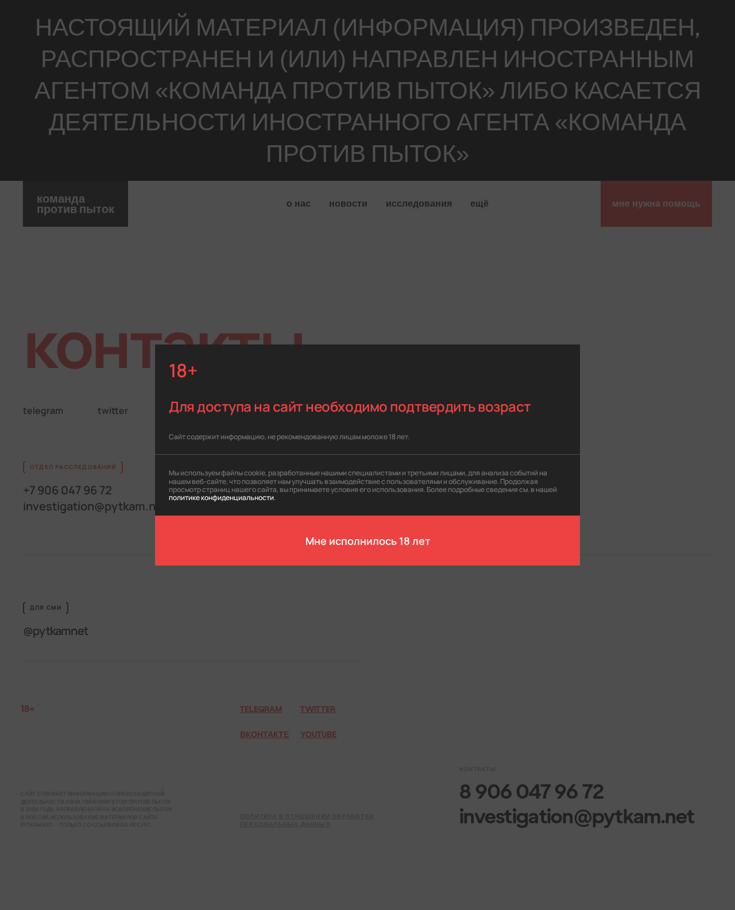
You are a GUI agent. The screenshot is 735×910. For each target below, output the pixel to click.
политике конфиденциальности (221, 497)
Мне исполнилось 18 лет (367, 540)
